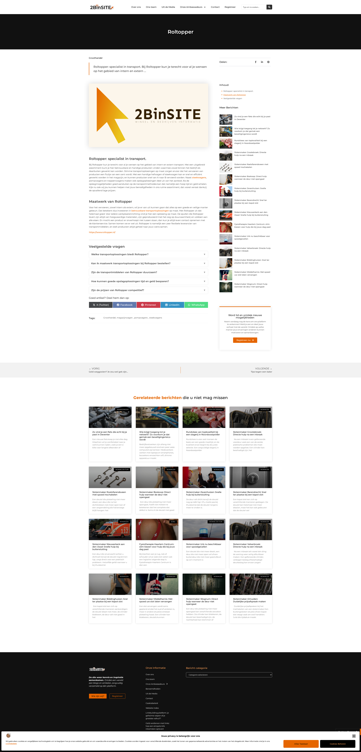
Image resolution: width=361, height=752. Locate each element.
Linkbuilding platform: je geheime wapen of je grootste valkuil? (157, 716)
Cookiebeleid (152, 703)
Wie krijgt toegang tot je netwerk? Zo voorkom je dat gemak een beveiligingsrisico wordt (252, 131)
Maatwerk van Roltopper (234, 95)
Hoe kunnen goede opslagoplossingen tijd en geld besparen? (148, 281)
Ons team (151, 7)
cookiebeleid (11, 744)
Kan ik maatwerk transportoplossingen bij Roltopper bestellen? (148, 263)
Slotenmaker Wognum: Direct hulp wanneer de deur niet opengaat (202, 601)
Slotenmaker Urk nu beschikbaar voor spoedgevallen (203, 545)
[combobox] (254, 7)
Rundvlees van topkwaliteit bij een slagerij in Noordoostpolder (203, 433)
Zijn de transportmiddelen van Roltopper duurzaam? (148, 272)
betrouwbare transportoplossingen (150, 210)
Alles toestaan (301, 744)
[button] (354, 736)
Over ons (136, 7)
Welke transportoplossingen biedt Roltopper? (148, 254)
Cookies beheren (338, 744)
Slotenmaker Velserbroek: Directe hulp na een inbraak (247, 545)
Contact (215, 7)
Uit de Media (168, 7)
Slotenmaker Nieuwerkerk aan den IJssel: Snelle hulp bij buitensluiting (108, 547)
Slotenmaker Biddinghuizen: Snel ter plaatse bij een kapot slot (110, 600)
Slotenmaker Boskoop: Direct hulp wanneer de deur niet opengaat (155, 495)
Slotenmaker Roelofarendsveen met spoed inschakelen (109, 493)
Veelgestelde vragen (232, 98)
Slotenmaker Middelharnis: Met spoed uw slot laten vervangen (155, 600)
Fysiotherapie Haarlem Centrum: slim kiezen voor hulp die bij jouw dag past (157, 547)
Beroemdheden (153, 689)
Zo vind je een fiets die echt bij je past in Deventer (109, 433)
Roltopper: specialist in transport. (238, 91)
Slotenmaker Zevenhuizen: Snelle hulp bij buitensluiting (203, 493)
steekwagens (199, 177)
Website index (152, 708)
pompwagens (141, 317)
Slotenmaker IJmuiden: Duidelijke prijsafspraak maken (249, 600)
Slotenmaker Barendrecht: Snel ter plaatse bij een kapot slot (249, 493)
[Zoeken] (269, 7)
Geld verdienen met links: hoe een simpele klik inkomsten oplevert (157, 726)
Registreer (230, 7)
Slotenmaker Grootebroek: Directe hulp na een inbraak (247, 433)
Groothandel (95, 58)
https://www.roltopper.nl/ (102, 232)
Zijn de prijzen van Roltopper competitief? (148, 290)
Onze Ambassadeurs (191, 7)
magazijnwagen (125, 317)
